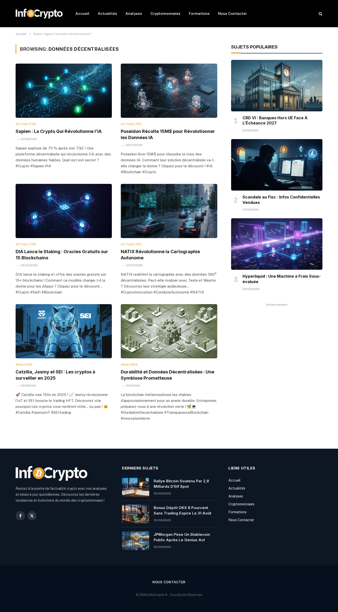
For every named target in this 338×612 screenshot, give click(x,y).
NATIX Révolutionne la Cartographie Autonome (160, 254)
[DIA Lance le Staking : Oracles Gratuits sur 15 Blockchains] (64, 211)
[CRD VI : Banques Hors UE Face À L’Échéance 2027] (276, 85)
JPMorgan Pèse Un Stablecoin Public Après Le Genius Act (182, 537)
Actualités (107, 13)
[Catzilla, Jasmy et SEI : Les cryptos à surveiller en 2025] (64, 331)
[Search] (320, 13)
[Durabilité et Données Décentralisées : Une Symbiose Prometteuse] (169, 331)
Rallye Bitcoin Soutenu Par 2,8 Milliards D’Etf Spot (181, 484)
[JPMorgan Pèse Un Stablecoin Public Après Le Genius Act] (135, 540)
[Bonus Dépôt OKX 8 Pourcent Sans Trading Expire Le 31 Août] (135, 514)
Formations (199, 13)
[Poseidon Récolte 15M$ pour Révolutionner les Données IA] (169, 91)
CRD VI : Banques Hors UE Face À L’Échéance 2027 (275, 120)
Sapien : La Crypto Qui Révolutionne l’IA (59, 131)
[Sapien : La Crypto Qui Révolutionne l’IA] (64, 91)
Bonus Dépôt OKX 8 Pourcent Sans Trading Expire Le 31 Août (182, 510)
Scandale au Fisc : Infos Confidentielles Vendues (281, 200)
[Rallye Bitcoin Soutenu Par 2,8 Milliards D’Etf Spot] (135, 487)
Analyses (133, 13)
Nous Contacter (232, 13)
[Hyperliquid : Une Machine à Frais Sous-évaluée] (276, 244)
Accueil (82, 13)
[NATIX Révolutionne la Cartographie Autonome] (169, 211)
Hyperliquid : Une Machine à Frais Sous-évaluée (281, 279)
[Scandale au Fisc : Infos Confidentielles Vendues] (276, 165)
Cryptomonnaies (165, 13)
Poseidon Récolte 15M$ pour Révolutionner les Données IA (168, 134)
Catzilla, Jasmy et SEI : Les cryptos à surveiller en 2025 (55, 374)
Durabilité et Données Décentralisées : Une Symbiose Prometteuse (167, 374)
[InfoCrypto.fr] (39, 13)
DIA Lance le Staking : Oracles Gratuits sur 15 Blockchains (62, 254)
